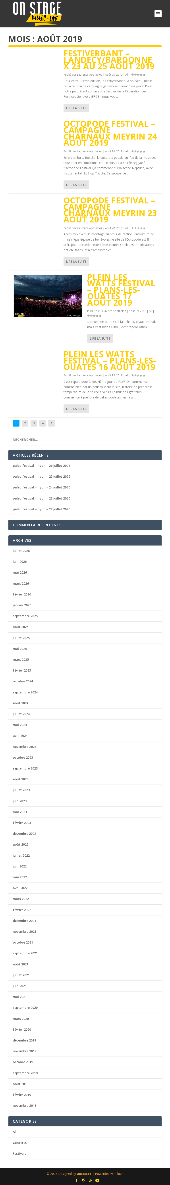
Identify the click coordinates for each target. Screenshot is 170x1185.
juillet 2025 (21, 638)
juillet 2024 (21, 714)
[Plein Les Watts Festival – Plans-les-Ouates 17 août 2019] (48, 296)
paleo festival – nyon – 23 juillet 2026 (41, 498)
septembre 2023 (25, 768)
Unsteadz (84, 1174)
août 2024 (20, 703)
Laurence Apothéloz (89, 75)
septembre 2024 (25, 692)
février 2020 (22, 1029)
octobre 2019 (23, 1062)
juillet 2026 (21, 551)
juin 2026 (20, 561)
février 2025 (22, 670)
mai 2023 (20, 812)
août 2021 (20, 964)
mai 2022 (20, 877)
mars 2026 (21, 583)
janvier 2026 (22, 605)
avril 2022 (20, 888)
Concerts (20, 1143)
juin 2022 (20, 866)
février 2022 (22, 910)
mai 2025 (20, 649)
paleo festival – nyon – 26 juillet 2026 (41, 465)
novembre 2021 (24, 931)
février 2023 (22, 823)
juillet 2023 (21, 790)
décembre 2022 (24, 833)
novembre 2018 (24, 1105)
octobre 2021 (23, 942)
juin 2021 (20, 986)
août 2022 (20, 844)
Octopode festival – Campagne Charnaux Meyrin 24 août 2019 (110, 133)
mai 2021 (20, 997)
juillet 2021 (21, 975)
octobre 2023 (23, 757)
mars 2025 (21, 659)
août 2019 (20, 1084)
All (126, 75)
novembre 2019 (24, 1051)
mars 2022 (21, 899)
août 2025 (20, 627)
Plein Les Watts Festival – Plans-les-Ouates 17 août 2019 (121, 289)
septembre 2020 (25, 1007)
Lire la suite (76, 108)
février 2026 (22, 594)
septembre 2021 (25, 953)
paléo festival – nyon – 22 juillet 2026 (41, 509)
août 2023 (20, 779)
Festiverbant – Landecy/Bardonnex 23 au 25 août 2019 (109, 60)
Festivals (19, 1153)
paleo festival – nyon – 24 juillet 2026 (41, 487)
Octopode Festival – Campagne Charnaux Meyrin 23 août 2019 (110, 210)
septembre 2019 (25, 1073)
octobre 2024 (23, 681)
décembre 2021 (24, 921)
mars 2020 (21, 1019)
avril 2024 (20, 735)
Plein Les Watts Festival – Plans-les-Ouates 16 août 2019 (110, 360)
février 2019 (22, 1095)
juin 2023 (20, 801)
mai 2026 (20, 572)
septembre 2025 (25, 616)
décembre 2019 (24, 1040)
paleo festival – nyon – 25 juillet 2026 (41, 476)
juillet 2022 (21, 855)
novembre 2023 (24, 747)
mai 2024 (20, 725)
